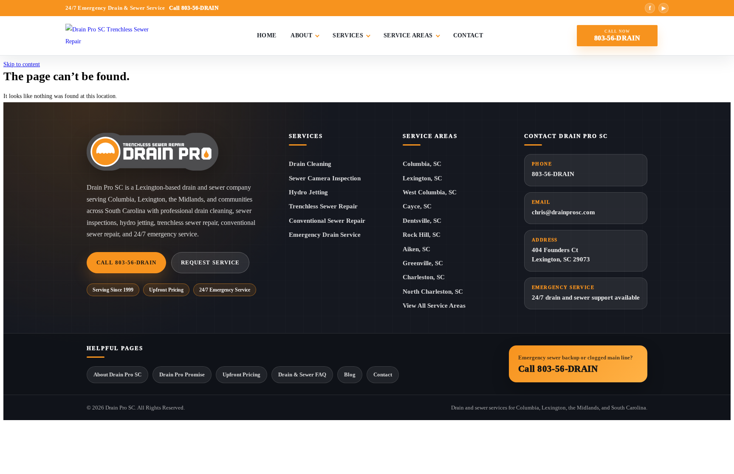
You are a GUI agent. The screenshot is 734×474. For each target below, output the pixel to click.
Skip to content (21, 64)
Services (348, 35)
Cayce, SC (417, 206)
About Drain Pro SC (117, 374)
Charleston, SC (424, 277)
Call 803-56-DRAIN (126, 262)
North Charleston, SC (433, 291)
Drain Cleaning (310, 163)
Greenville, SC (423, 263)
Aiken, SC (416, 249)
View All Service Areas (434, 305)
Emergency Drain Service (325, 234)
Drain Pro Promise (182, 374)
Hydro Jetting (308, 192)
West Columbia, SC (430, 192)
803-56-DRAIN (553, 169)
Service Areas (408, 35)
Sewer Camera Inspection (325, 178)
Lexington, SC (422, 178)
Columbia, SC (422, 163)
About (301, 35)
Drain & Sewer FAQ (302, 374)
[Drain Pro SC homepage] (152, 152)
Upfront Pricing (241, 374)
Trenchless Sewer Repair (323, 206)
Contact (468, 35)
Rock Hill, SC (421, 234)
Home (266, 35)
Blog (350, 374)
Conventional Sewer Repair (327, 220)
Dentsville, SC (422, 220)
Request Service (210, 262)
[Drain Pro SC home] (114, 36)
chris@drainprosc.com (563, 207)
